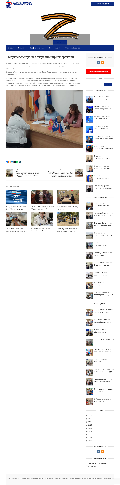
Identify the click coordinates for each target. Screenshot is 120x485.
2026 (90, 416)
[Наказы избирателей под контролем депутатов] (89, 215)
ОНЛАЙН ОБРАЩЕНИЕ (103, 4)
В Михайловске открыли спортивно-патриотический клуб (104, 390)
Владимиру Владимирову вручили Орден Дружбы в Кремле (104, 157)
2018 (90, 441)
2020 (90, 434)
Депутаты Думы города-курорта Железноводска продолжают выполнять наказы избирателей (103, 224)
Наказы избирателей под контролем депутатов (104, 214)
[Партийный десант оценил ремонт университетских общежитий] (89, 275)
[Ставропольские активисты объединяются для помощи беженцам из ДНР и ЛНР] (89, 362)
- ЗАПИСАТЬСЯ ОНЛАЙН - (60, 42)
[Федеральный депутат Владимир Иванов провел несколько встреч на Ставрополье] (89, 265)
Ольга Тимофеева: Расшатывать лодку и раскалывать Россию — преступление (103, 177)
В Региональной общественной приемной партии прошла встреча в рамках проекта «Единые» (104, 331)
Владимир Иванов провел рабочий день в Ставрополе (103, 294)
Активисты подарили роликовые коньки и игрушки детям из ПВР (103, 351)
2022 (90, 428)
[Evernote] (17, 162)
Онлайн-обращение (73, 48)
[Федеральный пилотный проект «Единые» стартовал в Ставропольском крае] (89, 312)
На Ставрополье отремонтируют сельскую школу (100, 244)
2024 (90, 422)
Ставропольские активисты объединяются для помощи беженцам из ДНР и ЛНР (103, 360)
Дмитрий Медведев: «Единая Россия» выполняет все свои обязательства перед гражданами (102, 118)
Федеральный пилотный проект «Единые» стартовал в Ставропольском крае (104, 311)
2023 (90, 425)
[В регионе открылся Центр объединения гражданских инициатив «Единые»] (89, 322)
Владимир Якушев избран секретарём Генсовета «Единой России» (102, 98)
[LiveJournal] (20, 162)
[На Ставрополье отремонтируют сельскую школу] (89, 245)
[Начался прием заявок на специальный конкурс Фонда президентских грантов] (89, 372)
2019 (90, 438)
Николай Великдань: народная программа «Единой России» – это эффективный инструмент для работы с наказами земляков (104, 108)
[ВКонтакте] (7, 162)
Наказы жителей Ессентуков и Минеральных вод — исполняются (102, 284)
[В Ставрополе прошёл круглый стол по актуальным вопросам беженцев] (89, 401)
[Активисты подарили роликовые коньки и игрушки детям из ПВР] (89, 352)
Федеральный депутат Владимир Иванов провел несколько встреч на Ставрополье (103, 264)
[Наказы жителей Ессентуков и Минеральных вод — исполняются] (89, 285)
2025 (90, 419)
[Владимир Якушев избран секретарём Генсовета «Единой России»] (89, 99)
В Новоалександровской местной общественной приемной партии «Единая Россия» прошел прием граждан (27, 174)
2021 (90, 431)
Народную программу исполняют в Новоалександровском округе (103, 254)
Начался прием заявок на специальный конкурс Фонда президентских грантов (104, 370)
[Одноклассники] (9, 162)
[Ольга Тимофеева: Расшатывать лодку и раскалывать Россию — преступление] (89, 178)
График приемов (37, 48)
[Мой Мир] (12, 162)
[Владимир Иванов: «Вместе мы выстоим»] (89, 168)
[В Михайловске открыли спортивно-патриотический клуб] (89, 391)
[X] (15, 162)
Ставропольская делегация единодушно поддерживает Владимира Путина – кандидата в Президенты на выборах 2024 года (104, 147)
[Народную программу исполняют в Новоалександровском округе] (89, 255)
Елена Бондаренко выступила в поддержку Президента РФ (103, 187)
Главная (11, 48)
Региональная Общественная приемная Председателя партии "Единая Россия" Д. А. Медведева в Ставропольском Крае (19, 4)
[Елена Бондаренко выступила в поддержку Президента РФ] (89, 188)
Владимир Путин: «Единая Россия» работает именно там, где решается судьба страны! (104, 127)
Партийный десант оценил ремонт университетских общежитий (101, 274)
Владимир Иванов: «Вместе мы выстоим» (102, 167)
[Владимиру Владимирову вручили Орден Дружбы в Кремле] (89, 158)
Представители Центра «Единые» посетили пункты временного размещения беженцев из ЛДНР (103, 380)
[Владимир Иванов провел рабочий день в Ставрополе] (89, 295)
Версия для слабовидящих (98, 71)
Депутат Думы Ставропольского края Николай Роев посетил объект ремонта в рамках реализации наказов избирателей (104, 234)
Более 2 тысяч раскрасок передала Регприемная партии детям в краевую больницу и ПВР (104, 341)
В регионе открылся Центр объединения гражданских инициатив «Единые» (104, 321)
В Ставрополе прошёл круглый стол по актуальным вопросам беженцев (103, 400)
